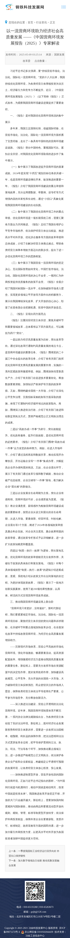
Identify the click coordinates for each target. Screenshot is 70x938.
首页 (30, 22)
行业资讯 (41, 22)
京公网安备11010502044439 (39, 932)
